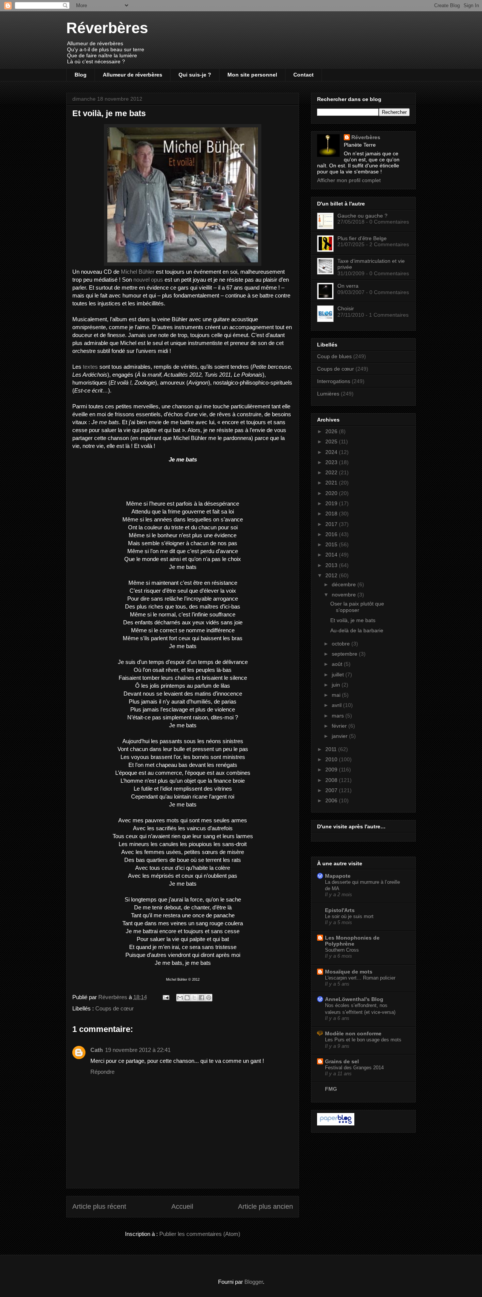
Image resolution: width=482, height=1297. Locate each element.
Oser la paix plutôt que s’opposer (357, 607)
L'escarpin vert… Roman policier (360, 978)
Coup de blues (334, 356)
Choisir (345, 308)
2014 (332, 555)
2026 (332, 431)
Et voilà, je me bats (352, 620)
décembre (344, 584)
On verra (347, 286)
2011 (331, 749)
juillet (338, 674)
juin (337, 685)
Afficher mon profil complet (349, 180)
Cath (96, 1050)
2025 (332, 441)
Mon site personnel (252, 75)
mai (337, 695)
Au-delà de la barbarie (356, 630)
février (340, 726)
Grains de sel (342, 1061)
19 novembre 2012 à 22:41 (138, 1050)
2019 (332, 503)
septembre (345, 654)
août (338, 664)
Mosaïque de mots (348, 972)
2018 (332, 514)
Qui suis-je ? (194, 75)
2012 (332, 575)
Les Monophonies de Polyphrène (352, 941)
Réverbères (107, 28)
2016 (332, 534)
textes (90, 366)
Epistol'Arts (340, 910)
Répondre (102, 1072)
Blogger (253, 1282)
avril (337, 705)
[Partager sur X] (194, 997)
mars (338, 716)
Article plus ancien (265, 1206)
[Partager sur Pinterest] (208, 997)
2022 (332, 472)
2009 (332, 770)
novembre (344, 595)
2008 (332, 780)
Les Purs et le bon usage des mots (363, 1040)
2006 (332, 800)
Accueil (182, 1206)
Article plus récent (99, 1206)
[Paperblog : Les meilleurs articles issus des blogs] (335, 1124)
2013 (332, 565)
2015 (332, 544)
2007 (332, 790)
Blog (81, 75)
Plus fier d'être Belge (362, 238)
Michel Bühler (137, 271)
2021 (332, 483)
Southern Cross (342, 950)
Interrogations (333, 381)
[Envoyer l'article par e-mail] (165, 997)
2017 (332, 524)
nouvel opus (148, 279)
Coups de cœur (114, 1008)
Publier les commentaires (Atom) (199, 1234)
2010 (332, 759)
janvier (340, 736)
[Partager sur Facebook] (201, 997)
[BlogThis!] (187, 997)
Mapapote (338, 876)
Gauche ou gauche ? (362, 216)
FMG (331, 1089)
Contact (303, 75)
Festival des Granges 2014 (354, 1067)
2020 (332, 493)
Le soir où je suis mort (349, 916)
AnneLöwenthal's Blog (354, 999)
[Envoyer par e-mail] (180, 997)
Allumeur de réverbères (132, 75)
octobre (341, 644)
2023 (332, 462)
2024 (332, 452)
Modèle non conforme (353, 1033)
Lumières (328, 394)
